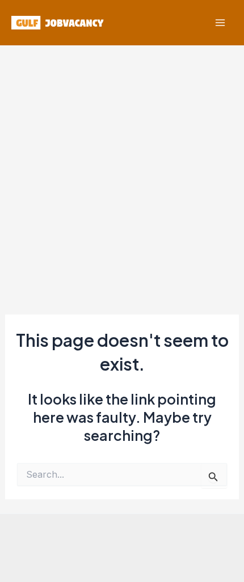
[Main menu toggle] (220, 23)
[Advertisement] (122, 173)
